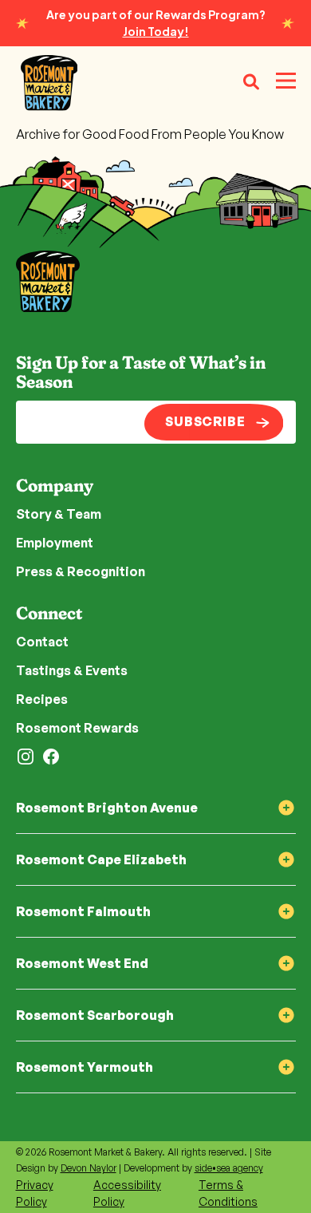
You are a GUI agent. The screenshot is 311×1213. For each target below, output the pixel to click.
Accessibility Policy (127, 1193)
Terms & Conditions (228, 1193)
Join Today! (156, 31)
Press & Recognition (80, 571)
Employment (54, 543)
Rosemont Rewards (77, 728)
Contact (42, 642)
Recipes (42, 699)
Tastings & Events (72, 670)
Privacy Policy (34, 1193)
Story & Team (58, 514)
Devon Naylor (88, 1168)
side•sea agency (229, 1168)
